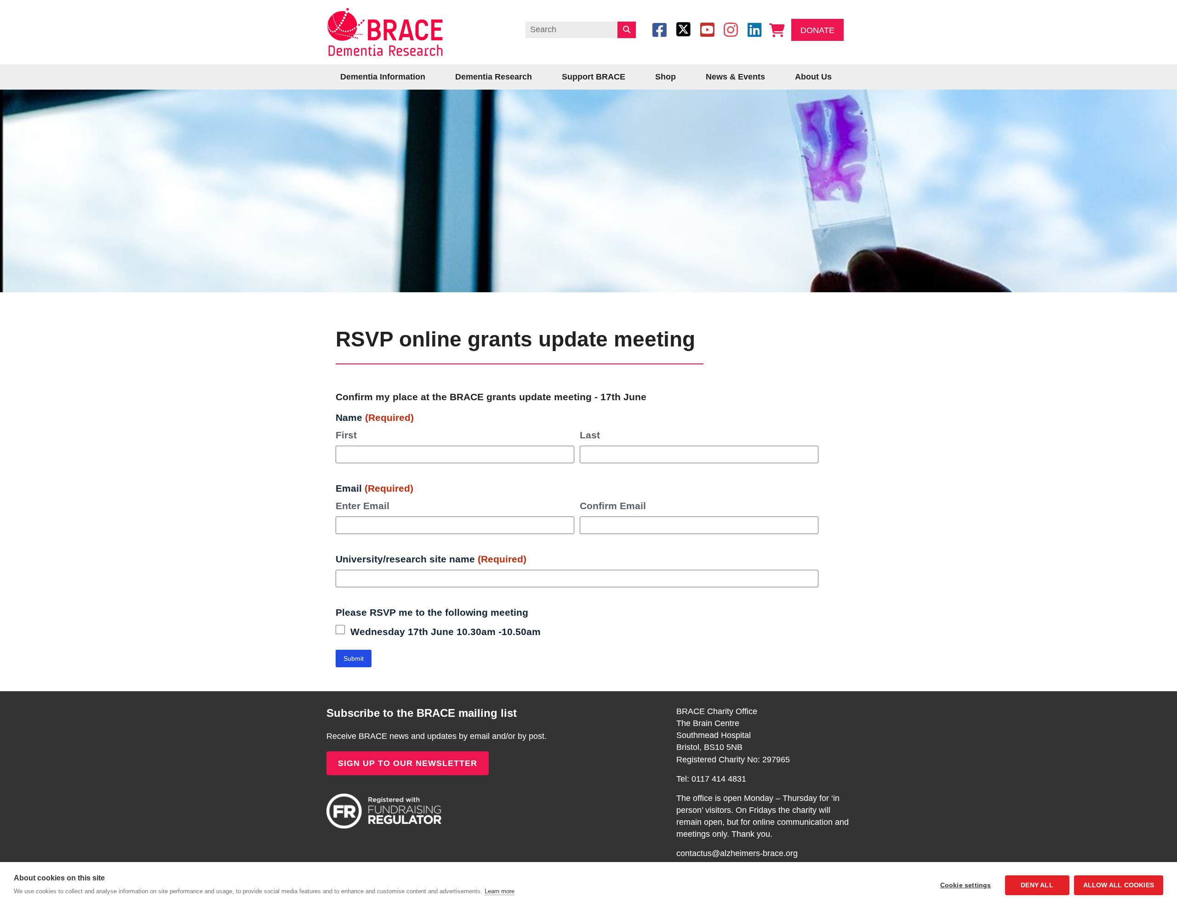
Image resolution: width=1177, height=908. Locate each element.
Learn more (499, 891)
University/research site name (431, 559)
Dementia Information (382, 76)
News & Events (735, 76)
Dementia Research (493, 76)
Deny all (1037, 885)
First (346, 435)
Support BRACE (593, 76)
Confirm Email (613, 505)
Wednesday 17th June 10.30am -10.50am (445, 631)
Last (590, 435)
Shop (665, 76)
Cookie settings (965, 885)
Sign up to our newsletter (407, 763)
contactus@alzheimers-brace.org (737, 853)
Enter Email (362, 505)
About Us (813, 76)
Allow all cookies (1118, 885)
